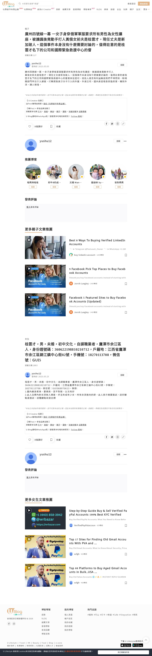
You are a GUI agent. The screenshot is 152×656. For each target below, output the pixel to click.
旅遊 (113, 9)
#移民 (135, 614)
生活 (138, 9)
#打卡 (102, 614)
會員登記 (132, 3)
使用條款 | (31, 645)
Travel (23, 643)
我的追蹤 (68, 626)
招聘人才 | (51, 645)
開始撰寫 (144, 3)
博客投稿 (46, 633)
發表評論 (32, 207)
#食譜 (109, 614)
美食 (106, 9)
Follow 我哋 (76, 116)
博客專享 (87, 9)
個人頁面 (68, 614)
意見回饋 (46, 629)
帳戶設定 (68, 618)
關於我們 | (12, 645)
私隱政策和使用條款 (73, 651)
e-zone (59, 643)
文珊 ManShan (76, 182)
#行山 (96, 614)
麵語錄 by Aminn (97, 182)
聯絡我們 (60, 645)
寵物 (64, 111)
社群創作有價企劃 (11, 9)
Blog (52, 643)
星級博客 (77, 9)
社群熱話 (28, 9)
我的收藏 (68, 622)
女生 (119, 9)
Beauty (37, 643)
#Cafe (115, 614)
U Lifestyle (13, 643)
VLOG (99, 9)
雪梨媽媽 (119, 182)
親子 (132, 9)
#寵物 (90, 614)
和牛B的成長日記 (54, 182)
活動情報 (82, 111)
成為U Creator (44, 9)
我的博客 (68, 629)
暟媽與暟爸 (32, 182)
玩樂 (125, 9)
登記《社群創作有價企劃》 (54, 103)
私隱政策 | (41, 645)
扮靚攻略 (72, 111)
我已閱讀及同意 (123, 652)
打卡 (40, 111)
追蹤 (122, 64)
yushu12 (36, 63)
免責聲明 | (22, 645)
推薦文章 (66, 9)
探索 (58, 9)
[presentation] (25, 173)
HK (30, 643)
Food (45, 643)
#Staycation (125, 614)
